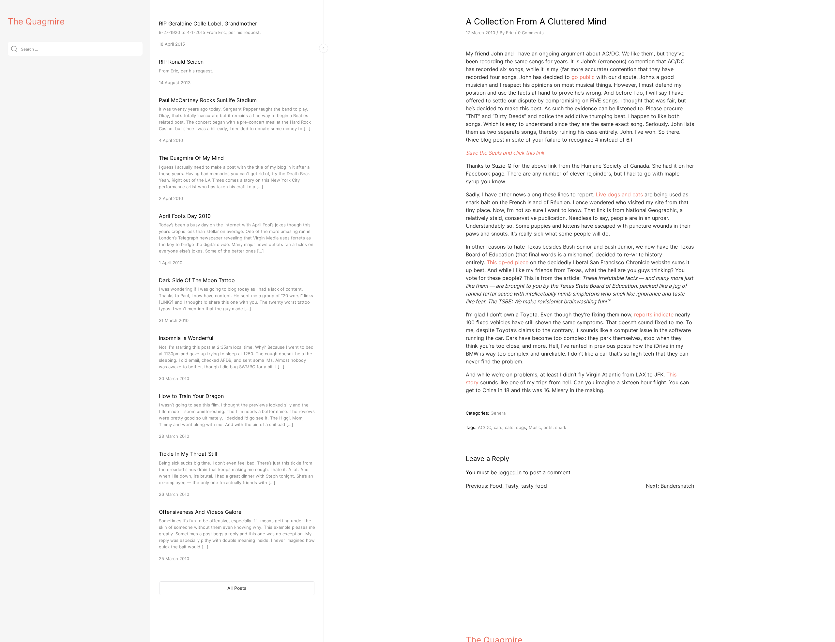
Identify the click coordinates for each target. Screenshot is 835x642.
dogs (521, 427)
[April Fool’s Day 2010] (237, 239)
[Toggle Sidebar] (323, 48)
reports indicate (654, 314)
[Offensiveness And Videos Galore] (237, 535)
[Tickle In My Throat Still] (237, 473)
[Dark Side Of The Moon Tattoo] (237, 300)
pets (548, 427)
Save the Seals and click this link (505, 152)
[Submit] (14, 49)
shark (560, 427)
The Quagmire (36, 21)
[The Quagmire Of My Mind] (237, 177)
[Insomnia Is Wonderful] (237, 357)
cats (509, 427)
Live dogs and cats (619, 194)
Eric (509, 32)
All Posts (236, 588)
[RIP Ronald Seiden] (237, 71)
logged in (510, 472)
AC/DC (484, 427)
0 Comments (531, 32)
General (499, 413)
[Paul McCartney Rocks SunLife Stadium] (237, 119)
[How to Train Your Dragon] (237, 415)
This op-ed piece (507, 262)
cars (498, 427)
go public (583, 77)
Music (535, 427)
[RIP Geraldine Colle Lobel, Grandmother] (237, 33)
